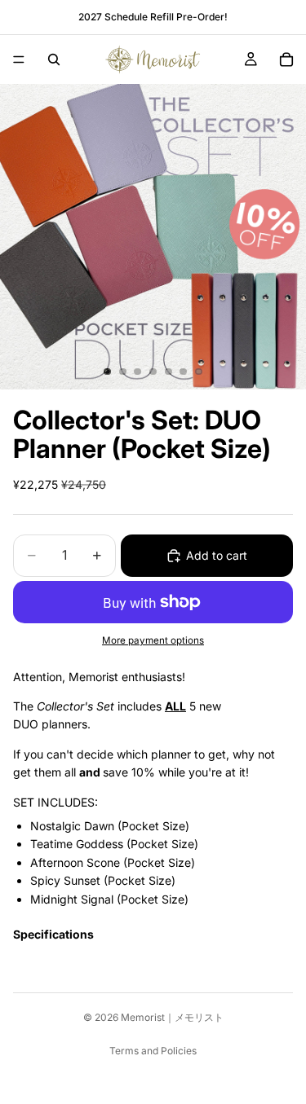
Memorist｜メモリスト (172, 1017)
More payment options (153, 640)
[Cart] (286, 59)
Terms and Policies (153, 1051)
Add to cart (216, 555)
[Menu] (19, 59)
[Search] (54, 59)
